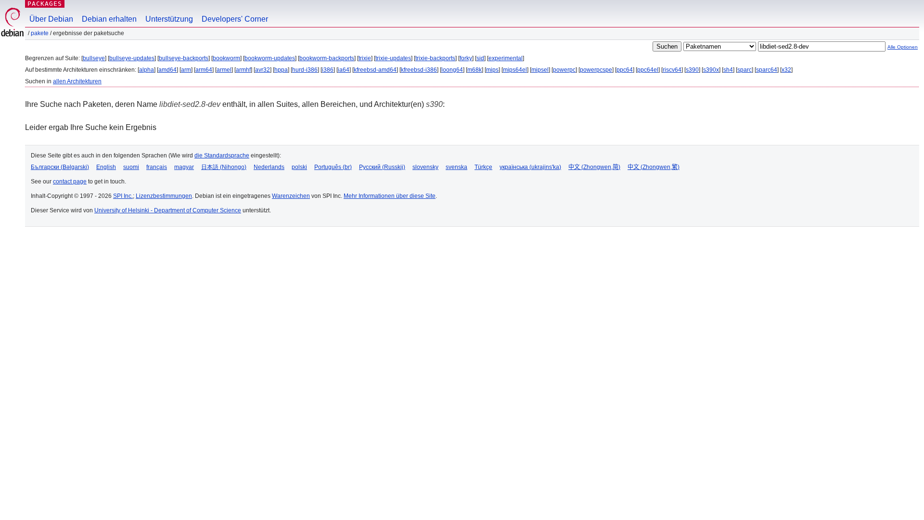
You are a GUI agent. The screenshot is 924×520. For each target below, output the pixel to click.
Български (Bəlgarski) (60, 167)
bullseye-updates (131, 58)
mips (492, 69)
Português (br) (333, 167)
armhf (243, 69)
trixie (365, 58)
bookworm (226, 58)
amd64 (167, 69)
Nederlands (269, 167)
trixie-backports (435, 58)
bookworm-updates (269, 58)
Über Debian (51, 19)
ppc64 (624, 69)
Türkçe (483, 167)
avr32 (262, 69)
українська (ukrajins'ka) (530, 167)
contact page (70, 181)
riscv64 (672, 69)
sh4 (728, 69)
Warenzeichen (291, 196)
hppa (281, 69)
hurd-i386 (305, 69)
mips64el (515, 69)
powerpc (564, 69)
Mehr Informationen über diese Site (390, 196)
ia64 (343, 69)
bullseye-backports (183, 58)
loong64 (452, 69)
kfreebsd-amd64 (375, 69)
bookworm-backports (326, 58)
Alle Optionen (902, 47)
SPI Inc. (123, 196)
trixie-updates (393, 58)
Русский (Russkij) (382, 167)
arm (186, 69)
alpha (146, 69)
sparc (744, 69)
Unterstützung (169, 19)
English (106, 167)
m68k (474, 69)
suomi (131, 167)
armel (224, 69)
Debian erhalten (109, 19)
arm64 (203, 69)
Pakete (40, 33)
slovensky (425, 167)
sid (480, 58)
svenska (456, 167)
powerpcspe (596, 69)
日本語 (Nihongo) (223, 167)
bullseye (94, 58)
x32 (786, 69)
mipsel (540, 69)
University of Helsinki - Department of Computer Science (167, 210)
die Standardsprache (221, 155)
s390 (692, 69)
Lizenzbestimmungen (164, 196)
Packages (44, 3)
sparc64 (766, 69)
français (156, 167)
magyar (184, 167)
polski (299, 167)
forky (466, 58)
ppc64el (647, 69)
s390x (711, 69)
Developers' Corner (235, 19)
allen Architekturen (77, 81)
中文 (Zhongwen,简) (594, 167)
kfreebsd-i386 (419, 69)
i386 (328, 69)
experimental (505, 58)
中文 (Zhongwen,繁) (654, 167)
